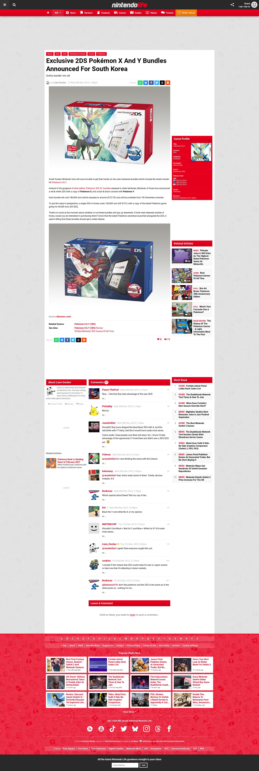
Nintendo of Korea (77, 54)
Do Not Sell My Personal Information (168, 741)
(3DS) (85, 324)
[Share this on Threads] (162, 82)
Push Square (69, 748)
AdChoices (147, 741)
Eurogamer (156, 748)
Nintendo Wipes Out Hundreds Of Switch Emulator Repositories (193, 469)
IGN (146, 748)
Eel (103, 507)
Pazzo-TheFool (110, 389)
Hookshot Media (88, 741)
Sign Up (247, 7)
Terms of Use (149, 645)
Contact (120, 645)
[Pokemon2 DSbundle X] (109, 130)
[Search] (14, 4)
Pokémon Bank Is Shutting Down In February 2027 (70, 460)
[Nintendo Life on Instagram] (146, 729)
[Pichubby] (94, 414)
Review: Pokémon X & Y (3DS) (184, 198)
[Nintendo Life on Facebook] (169, 729)
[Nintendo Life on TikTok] (112, 729)
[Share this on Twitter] (156, 82)
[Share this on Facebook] (151, 82)
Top (64, 645)
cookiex (106, 560)
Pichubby (107, 406)
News (49, 54)
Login (241, 7)
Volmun (106, 454)
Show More (129, 712)
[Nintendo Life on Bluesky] (135, 729)
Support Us (108, 645)
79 (189, 314)
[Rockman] (94, 499)
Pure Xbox (83, 748)
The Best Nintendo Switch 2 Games (191, 424)
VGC (166, 748)
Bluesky (70, 404)
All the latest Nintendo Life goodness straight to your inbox (129, 759)
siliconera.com (63, 316)
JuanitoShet (108, 422)
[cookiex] (94, 568)
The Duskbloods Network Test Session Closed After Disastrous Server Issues (194, 435)
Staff (80, 645)
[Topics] (4, 4)
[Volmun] (94, 462)
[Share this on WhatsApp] (140, 82)
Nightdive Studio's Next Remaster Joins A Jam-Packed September (194, 415)
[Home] (48, 12)
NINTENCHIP (109, 524)
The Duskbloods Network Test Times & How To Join (195, 396)
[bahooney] (94, 479)
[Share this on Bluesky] (145, 82)
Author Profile (56, 404)
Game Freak (178, 165)
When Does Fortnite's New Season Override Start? (193, 404)
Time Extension (98, 748)
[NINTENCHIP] (94, 532)
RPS (202, 748)
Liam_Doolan (109, 544)
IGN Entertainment (113, 741)
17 (189, 331)
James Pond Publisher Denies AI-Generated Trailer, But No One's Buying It (194, 457)
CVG (195, 748)
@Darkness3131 (110, 585)
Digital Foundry (116, 748)
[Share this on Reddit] (167, 82)
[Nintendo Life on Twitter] (124, 729)
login (132, 614)
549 (188, 281)
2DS (64, 54)
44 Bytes (135, 741)
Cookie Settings (190, 645)
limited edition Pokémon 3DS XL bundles (91, 188)
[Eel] (94, 515)
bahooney (107, 471)
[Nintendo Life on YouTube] (101, 729)
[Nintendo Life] (129, 5)
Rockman (107, 491)
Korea (91, 54)
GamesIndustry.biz (181, 748)
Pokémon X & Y (59, 182)
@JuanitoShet (109, 459)
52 (189, 298)
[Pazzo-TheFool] (94, 398)
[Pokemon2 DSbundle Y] (109, 268)
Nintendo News (133, 748)
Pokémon (101, 54)
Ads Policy (164, 645)
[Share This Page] (232, 4)
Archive (176, 645)
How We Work (93, 645)
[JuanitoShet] (94, 431)
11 (168, 339)
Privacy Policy (133, 645)
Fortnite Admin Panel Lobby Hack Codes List (193, 387)
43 (189, 261)
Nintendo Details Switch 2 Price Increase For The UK (195, 478)
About (72, 645)
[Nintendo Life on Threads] (158, 729)
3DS (57, 54)
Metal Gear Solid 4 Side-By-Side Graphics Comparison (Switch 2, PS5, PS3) (194, 446)
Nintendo (176, 159)
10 (168, 561)
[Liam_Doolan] (94, 552)
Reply (80, 404)
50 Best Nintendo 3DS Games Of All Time (94, 331)
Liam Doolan (60, 82)
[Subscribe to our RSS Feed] (90, 729)
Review (88, 328)
